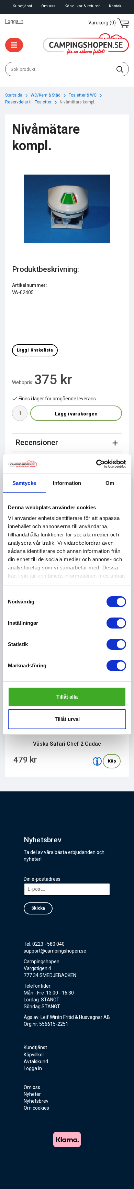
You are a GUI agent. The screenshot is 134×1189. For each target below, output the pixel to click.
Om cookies (36, 1108)
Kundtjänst (22, 6)
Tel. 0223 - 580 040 (44, 944)
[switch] (116, 623)
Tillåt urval (67, 719)
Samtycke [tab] (24, 483)
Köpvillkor (34, 1054)
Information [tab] (67, 483)
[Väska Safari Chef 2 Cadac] (97, 761)
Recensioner (36, 442)
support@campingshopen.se (55, 951)
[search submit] (120, 69)
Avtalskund (36, 1061)
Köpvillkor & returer (82, 6)
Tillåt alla (67, 697)
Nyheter (32, 1094)
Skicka (38, 908)
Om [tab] (109, 483)
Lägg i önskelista (35, 350)
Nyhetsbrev (36, 1101)
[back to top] (119, 1174)
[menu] (14, 45)
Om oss (48, 6)
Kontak (115, 6)
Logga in (14, 21)
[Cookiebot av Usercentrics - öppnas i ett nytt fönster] (96, 463)
